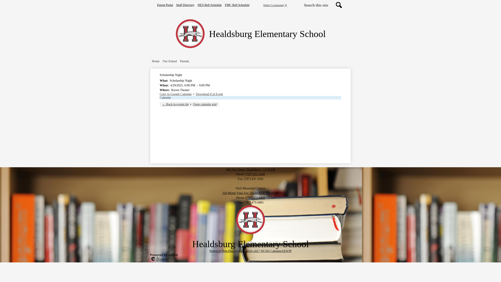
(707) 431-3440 (255, 174)
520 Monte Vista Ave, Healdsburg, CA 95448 (250, 193)
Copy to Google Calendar (176, 94)
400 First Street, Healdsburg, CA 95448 (250, 169)
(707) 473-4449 (255, 197)
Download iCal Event (209, 94)
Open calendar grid (205, 104)
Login (159, 259)
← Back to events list (175, 104)
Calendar (165, 97)
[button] (169, 61)
